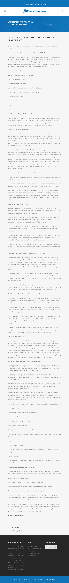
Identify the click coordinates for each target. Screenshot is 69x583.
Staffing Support (39, 46)
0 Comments (20, 49)
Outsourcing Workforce (49, 23)
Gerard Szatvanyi (19, 515)
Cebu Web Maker (50, 579)
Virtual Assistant (50, 46)
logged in (18, 531)
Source (10, 515)
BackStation (11, 49)
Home (39, 23)
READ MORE (20, 569)
